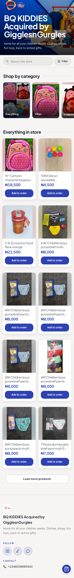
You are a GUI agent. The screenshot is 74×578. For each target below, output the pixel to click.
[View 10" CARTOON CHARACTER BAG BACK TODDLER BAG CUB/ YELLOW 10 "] (19, 155)
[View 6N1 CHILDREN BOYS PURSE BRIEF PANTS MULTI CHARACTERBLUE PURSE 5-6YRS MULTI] (19, 356)
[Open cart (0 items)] (66, 569)
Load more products (37, 478)
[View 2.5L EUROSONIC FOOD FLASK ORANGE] (19, 222)
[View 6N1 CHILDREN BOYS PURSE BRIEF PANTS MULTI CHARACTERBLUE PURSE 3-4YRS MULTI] (55, 289)
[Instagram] (7, 551)
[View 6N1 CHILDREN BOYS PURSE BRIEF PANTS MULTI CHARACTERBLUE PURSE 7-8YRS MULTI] (55, 356)
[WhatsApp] (28, 551)
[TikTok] (17, 551)
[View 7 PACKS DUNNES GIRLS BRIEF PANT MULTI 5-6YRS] (55, 423)
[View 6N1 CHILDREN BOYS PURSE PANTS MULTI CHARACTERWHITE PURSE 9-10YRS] (19, 423)
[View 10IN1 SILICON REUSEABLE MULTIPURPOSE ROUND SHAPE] (55, 155)
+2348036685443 (20, 566)
